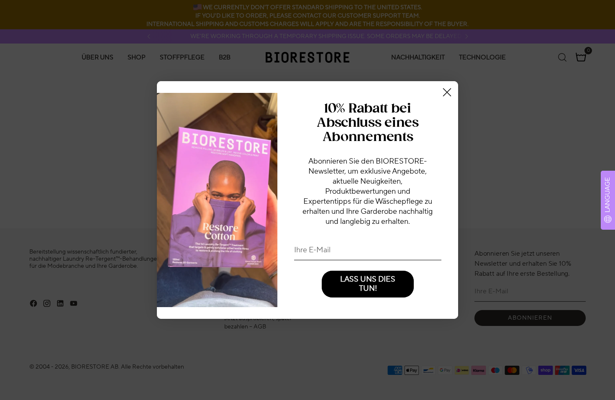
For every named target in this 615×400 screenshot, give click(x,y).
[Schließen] (447, 92)
